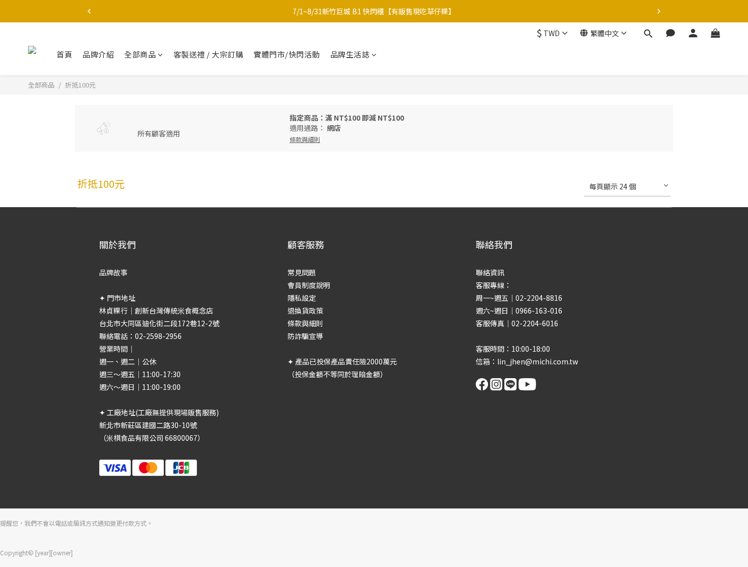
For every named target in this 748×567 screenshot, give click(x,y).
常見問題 (301, 272)
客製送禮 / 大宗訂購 (209, 54)
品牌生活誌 (350, 54)
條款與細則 (305, 323)
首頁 (64, 54)
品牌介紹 (98, 54)
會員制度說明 (308, 285)
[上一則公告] (89, 11)
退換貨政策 (305, 310)
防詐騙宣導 (305, 336)
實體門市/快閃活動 (286, 54)
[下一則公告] (659, 11)
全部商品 (140, 54)
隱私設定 (301, 298)
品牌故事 (113, 272)
